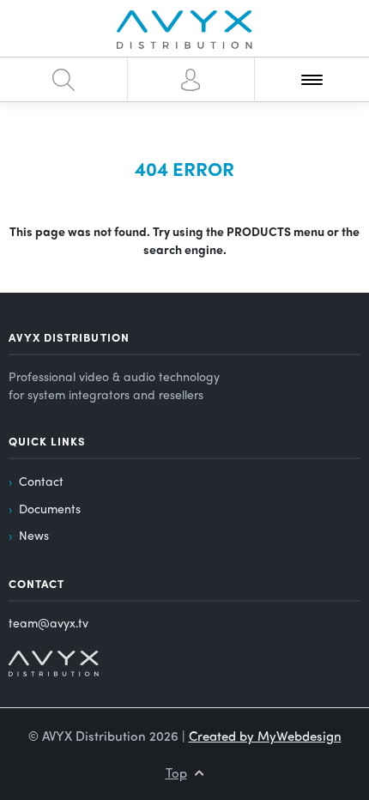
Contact (41, 480)
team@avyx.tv (48, 622)
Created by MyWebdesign (265, 735)
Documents (50, 508)
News (34, 534)
